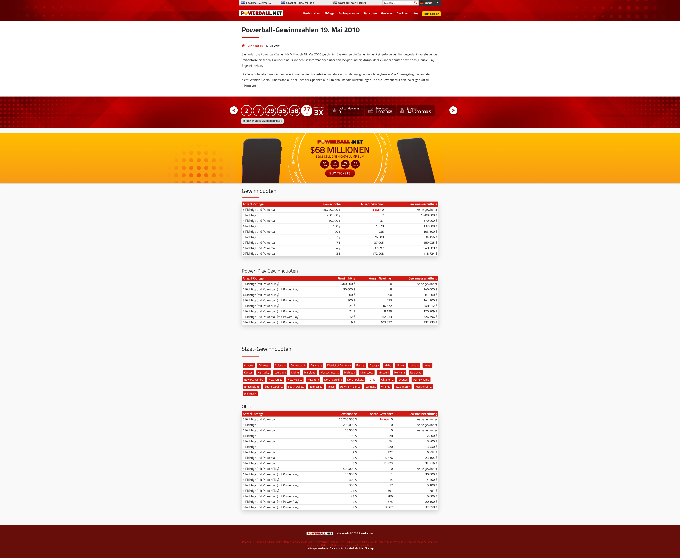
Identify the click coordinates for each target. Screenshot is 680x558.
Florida (360, 365)
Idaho (388, 365)
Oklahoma (387, 379)
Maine (295, 372)
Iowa (427, 365)
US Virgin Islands (350, 386)
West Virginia (423, 386)
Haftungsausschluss (317, 548)
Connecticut (298, 365)
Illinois (400, 365)
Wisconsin (250, 394)
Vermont (371, 386)
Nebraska (415, 372)
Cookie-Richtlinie (354, 548)
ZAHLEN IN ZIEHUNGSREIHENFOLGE (262, 121)
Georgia (374, 365)
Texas (331, 386)
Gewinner (387, 13)
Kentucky (263, 372)
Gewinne (402, 13)
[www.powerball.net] (261, 12)
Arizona (248, 365)
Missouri (383, 372)
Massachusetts (330, 372)
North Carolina (333, 379)
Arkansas (264, 365)
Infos (415, 13)
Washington (403, 386)
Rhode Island (251, 386)
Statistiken (370, 13)
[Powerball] (243, 45)
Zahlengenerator (349, 13)
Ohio (372, 379)
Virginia (385, 386)
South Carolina (274, 386)
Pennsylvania (421, 379)
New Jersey (275, 379)
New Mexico (295, 379)
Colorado (280, 365)
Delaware (316, 365)
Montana (399, 372)
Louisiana (280, 372)
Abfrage (329, 13)
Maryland (309, 372)
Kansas (248, 372)
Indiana (414, 365)
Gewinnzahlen (311, 13)
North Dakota (355, 379)
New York (313, 379)
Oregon (403, 379)
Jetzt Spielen (431, 14)
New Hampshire (253, 379)
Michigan (349, 372)
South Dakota (296, 386)
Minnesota (366, 372)
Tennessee (316, 386)
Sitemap (369, 548)
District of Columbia (339, 365)
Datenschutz (336, 548)
